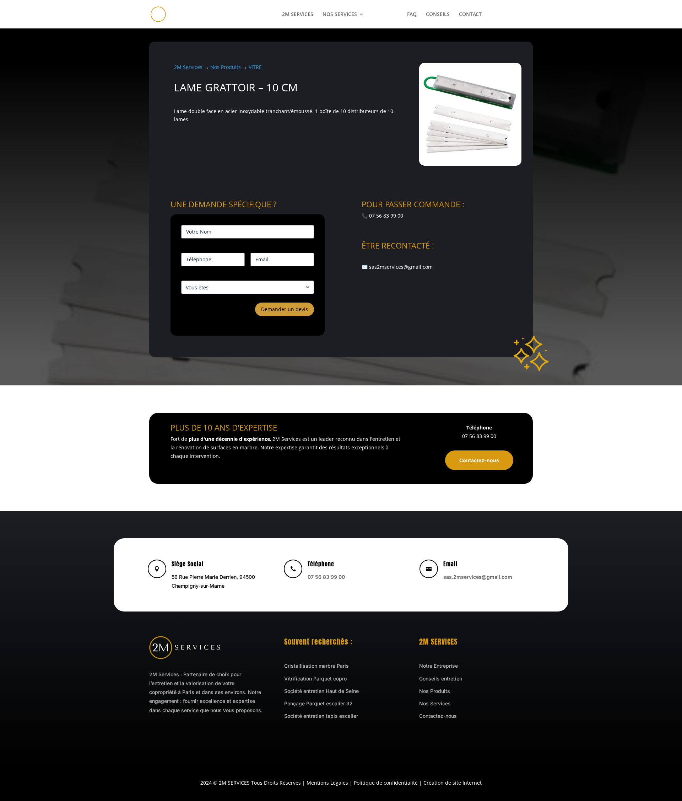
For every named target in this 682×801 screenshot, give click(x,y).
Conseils (438, 14)
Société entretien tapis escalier (321, 716)
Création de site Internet (452, 782)
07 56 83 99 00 (512, 14)
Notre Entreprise (438, 666)
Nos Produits (225, 67)
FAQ (412, 14)
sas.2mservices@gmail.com (477, 577)
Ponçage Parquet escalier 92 (318, 703)
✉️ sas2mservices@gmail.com (397, 266)
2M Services (297, 14)
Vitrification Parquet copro (315, 678)
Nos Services (340, 14)
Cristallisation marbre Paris (316, 666)
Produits (385, 14)
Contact (470, 14)
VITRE (255, 67)
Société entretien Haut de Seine (321, 691)
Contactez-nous (479, 460)
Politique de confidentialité (386, 782)
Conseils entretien (440, 678)
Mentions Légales (327, 782)
